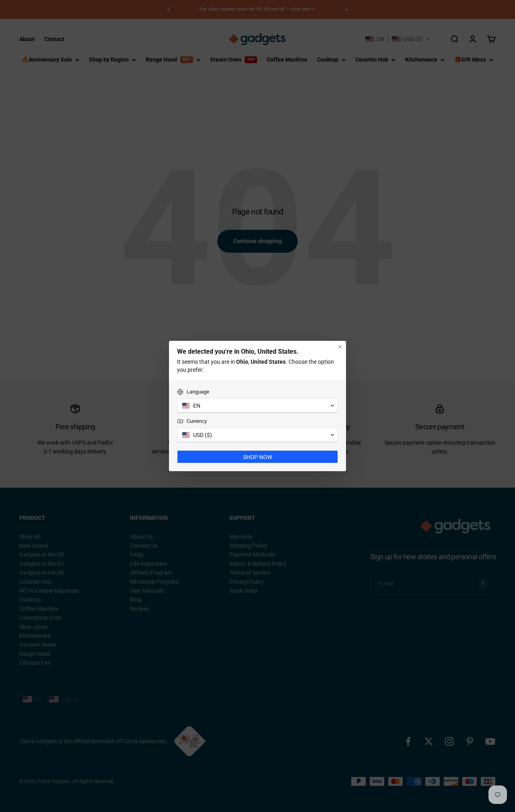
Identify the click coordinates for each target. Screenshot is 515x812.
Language (198, 392)
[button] (257, 405)
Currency (197, 421)
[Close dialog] (340, 346)
